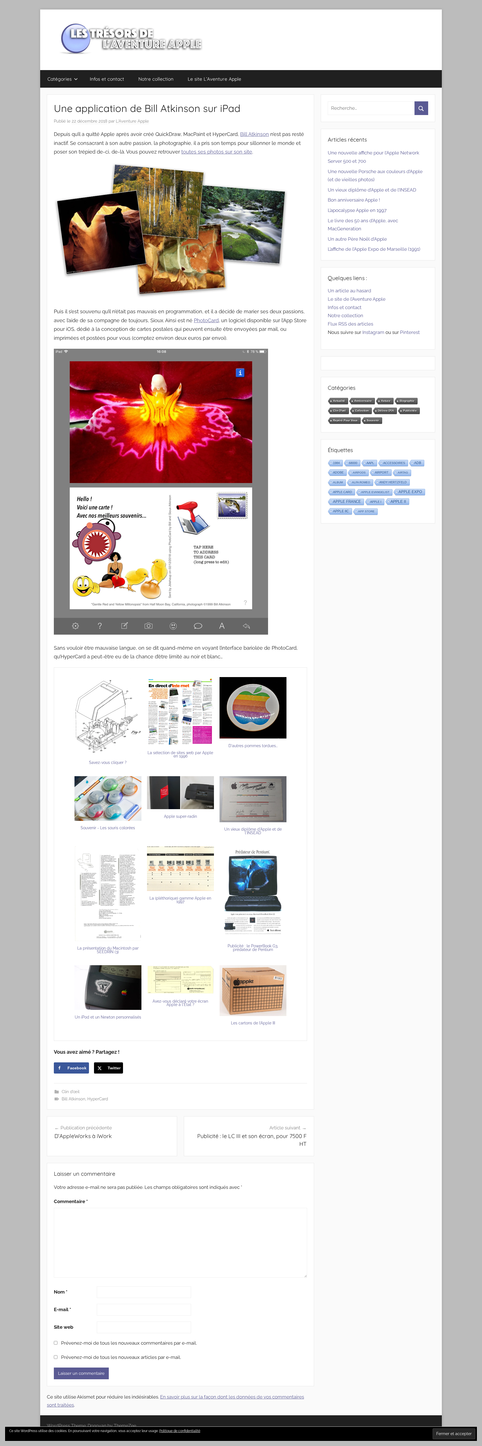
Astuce (386, 400)
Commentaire (71, 1201)
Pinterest (410, 332)
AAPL (370, 463)
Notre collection (155, 79)
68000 (353, 463)
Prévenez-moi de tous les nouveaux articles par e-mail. (121, 1357)
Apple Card (342, 492)
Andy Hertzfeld (393, 482)
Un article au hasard (349, 290)
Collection (362, 410)
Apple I (375, 501)
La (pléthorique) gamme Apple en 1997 (180, 900)
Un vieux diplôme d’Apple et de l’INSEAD (372, 190)
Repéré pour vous (345, 420)
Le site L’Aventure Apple (214, 79)
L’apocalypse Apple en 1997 (357, 210)
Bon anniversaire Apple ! (354, 200)
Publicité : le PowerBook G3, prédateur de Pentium (253, 948)
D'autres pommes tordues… (253, 746)
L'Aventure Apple (132, 121)
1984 (336, 463)
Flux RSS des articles (350, 324)
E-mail (62, 1309)
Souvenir (373, 420)
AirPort (382, 472)
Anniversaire (363, 400)
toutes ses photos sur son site (216, 152)
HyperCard (97, 1098)
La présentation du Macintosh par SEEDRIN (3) (108, 950)
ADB (417, 463)
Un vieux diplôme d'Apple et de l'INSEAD (253, 831)
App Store (366, 511)
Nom (61, 1292)
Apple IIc (341, 511)
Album (338, 482)
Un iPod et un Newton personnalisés (108, 1017)
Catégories (59, 79)
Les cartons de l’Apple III (253, 1023)
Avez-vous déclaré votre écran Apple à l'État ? (180, 1003)
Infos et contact (107, 79)
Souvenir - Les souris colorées (108, 828)
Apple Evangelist (375, 492)
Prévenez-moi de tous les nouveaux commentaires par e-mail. (129, 1343)
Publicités (410, 410)
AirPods (359, 472)
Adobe (338, 472)
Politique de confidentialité (179, 1431)
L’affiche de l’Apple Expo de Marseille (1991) (374, 249)
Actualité (339, 400)
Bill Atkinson (254, 134)
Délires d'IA (386, 410)
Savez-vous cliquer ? (108, 762)
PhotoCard (206, 320)
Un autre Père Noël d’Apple (357, 239)
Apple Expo (410, 492)
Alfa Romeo (361, 482)
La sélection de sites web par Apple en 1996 (180, 755)
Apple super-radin (180, 816)
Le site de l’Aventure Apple (356, 299)
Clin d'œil (70, 1091)
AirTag (403, 472)
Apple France (347, 501)
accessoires (394, 463)
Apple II (398, 501)
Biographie (407, 400)
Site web (63, 1327)
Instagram (373, 332)
